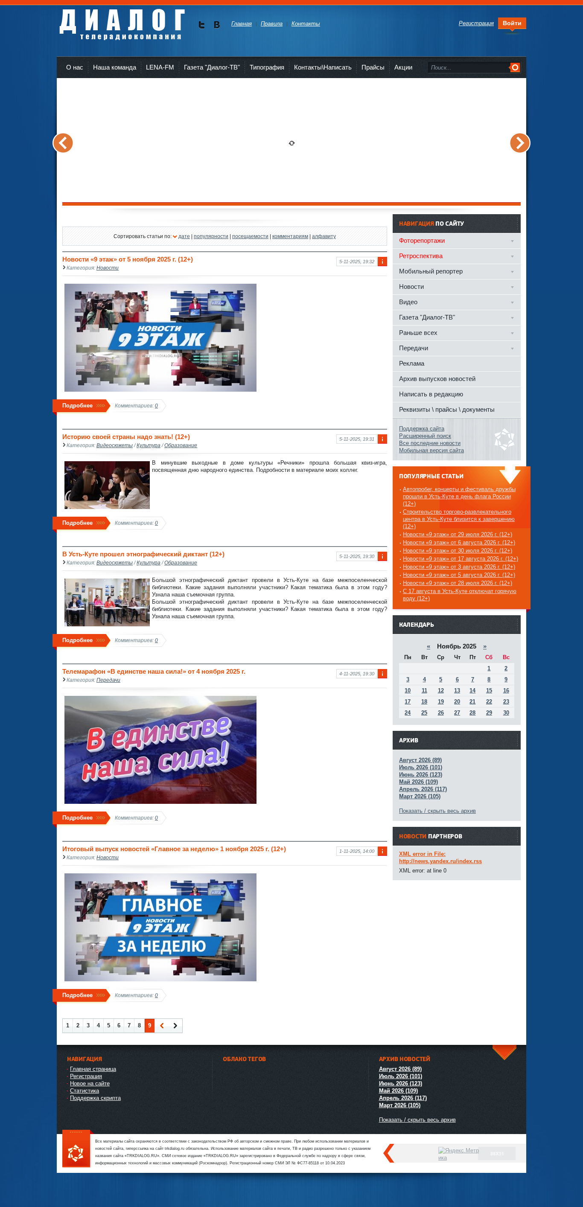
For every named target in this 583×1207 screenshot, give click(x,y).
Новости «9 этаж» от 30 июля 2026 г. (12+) (457, 550)
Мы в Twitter (201, 24)
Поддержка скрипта (95, 1098)
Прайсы (373, 67)
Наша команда (114, 67)
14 (472, 690)
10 (408, 690)
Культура (148, 445)
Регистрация (86, 1076)
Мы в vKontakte (216, 24)
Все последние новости (430, 443)
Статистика (84, 1091)
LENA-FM (160, 67)
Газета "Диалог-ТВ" (212, 67)
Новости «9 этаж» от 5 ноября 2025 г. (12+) (127, 259)
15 (489, 690)
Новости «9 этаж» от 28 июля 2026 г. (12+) (457, 583)
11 (424, 690)
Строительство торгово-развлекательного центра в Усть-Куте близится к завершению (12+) (459, 519)
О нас (74, 67)
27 (457, 713)
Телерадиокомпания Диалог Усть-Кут (122, 21)
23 (506, 701)
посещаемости (250, 236)
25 (424, 713)
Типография (267, 67)
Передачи (108, 680)
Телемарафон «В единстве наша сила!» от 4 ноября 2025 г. (153, 671)
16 (506, 690)
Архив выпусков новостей (437, 378)
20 (457, 701)
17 (408, 701)
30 (506, 713)
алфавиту (324, 236)
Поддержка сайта (421, 428)
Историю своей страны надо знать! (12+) (126, 436)
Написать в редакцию (431, 394)
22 (489, 701)
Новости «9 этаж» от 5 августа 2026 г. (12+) (459, 575)
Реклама (411, 363)
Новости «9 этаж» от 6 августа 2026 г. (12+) (459, 542)
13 (457, 690)
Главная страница (93, 1069)
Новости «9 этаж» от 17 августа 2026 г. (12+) (460, 559)
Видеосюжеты (114, 445)
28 (472, 713)
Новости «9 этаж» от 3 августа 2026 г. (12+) (459, 567)
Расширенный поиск (425, 436)
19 (441, 701)
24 (408, 713)
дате (184, 236)
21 (472, 701)
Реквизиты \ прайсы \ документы (447, 409)
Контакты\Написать (323, 67)
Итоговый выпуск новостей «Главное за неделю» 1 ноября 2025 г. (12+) (174, 848)
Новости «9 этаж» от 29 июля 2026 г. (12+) (457, 534)
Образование (180, 445)
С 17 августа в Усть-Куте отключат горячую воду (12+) (459, 595)
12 (441, 690)
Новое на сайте (90, 1083)
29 (489, 713)
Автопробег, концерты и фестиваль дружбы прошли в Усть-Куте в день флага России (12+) (459, 496)
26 (441, 713)
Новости (107, 267)
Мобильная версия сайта (431, 450)
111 (78, 1149)
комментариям (290, 236)
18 (424, 701)
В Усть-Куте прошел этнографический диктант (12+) (143, 554)
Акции (403, 67)
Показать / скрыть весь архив (437, 811)
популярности (211, 236)
